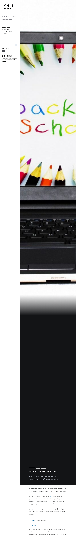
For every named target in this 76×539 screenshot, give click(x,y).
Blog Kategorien (5, 29)
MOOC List (34, 523)
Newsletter (4, 33)
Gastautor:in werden (6, 35)
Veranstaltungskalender (7, 31)
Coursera (34, 525)
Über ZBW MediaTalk (6, 27)
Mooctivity (34, 520)
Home (3, 25)
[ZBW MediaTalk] (9, 6)
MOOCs (51, 496)
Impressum (3, 64)
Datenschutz (7, 64)
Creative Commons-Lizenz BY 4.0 (8, 59)
